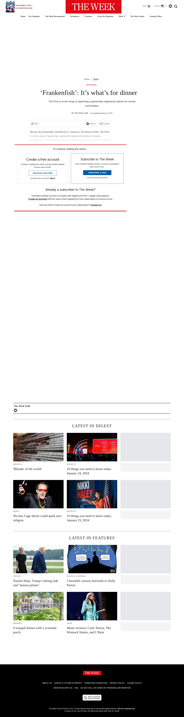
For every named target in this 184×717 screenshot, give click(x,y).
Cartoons (88, 16)
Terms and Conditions (95, 683)
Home (86, 79)
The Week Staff (81, 113)
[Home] (23, 16)
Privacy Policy (117, 683)
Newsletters (74, 16)
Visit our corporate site (126, 709)
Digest (96, 79)
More (121, 16)
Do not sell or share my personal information (105, 688)
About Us (47, 683)
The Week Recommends (55, 16)
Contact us (96, 205)
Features (91, 85)
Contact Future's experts (68, 683)
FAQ (76, 688)
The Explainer (34, 16)
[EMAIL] (16, 410)
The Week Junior (137, 16)
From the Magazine (105, 16)
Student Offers (156, 16)
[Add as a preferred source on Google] (92, 698)
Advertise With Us (62, 688)
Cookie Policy (134, 683)
